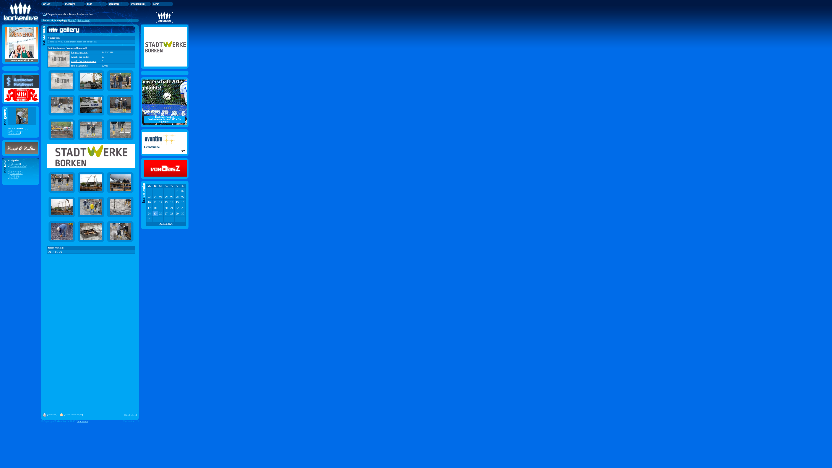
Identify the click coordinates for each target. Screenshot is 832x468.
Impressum (15, 171)
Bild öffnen (14, 133)
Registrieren (83, 20)
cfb (44, 14)
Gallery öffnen (15, 131)
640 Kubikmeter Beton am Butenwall (78, 42)
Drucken (52, 415)
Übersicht (15, 164)
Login (72, 20)
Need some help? (73, 415)
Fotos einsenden (18, 166)
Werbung (15, 176)
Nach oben (130, 415)
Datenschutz (16, 173)
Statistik (14, 178)
